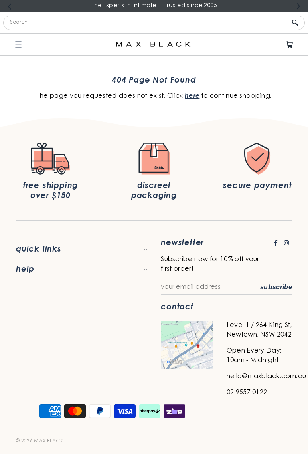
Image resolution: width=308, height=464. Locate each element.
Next (298, 6)
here (192, 96)
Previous (9, 6)
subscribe (276, 287)
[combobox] (154, 23)
